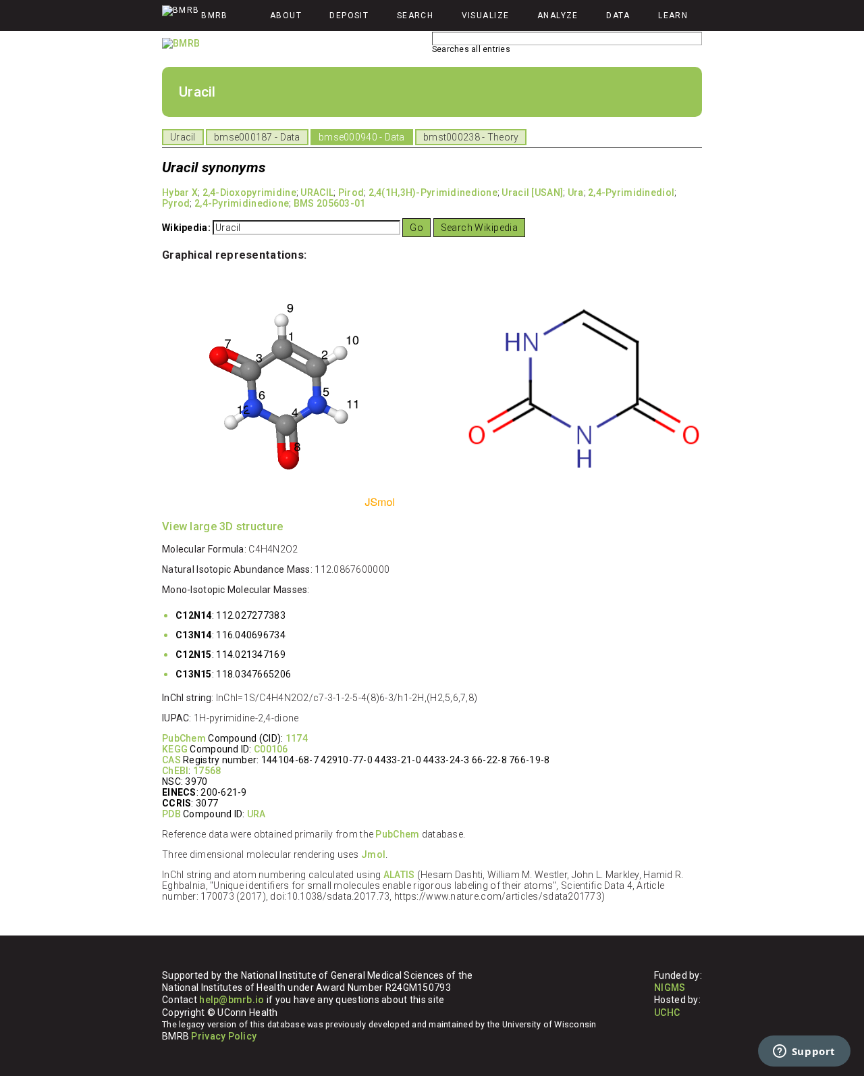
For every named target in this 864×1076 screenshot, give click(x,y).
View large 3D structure (222, 526)
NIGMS (669, 987)
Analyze (557, 15)
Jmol (373, 854)
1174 (297, 738)
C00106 (271, 749)
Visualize (486, 15)
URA (256, 814)
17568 (207, 770)
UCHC (667, 1012)
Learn (673, 15)
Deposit (349, 15)
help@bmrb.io (231, 999)
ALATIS (399, 874)
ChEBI (175, 770)
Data (618, 15)
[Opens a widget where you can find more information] (803, 1052)
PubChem (184, 738)
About (286, 15)
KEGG (175, 749)
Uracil (183, 137)
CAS (171, 759)
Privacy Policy (223, 1036)
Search (415, 15)
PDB (171, 814)
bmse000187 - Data (257, 137)
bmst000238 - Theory (470, 137)
